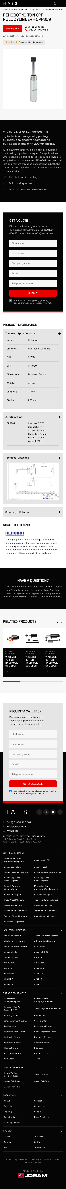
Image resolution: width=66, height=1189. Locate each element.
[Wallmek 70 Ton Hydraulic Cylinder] (13, 652)
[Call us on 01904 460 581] (36, 28)
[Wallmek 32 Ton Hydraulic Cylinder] (53, 652)
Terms (57, 1159)
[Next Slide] (61, 621)
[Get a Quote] (12, 28)
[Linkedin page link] (60, 812)
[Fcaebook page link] (39, 812)
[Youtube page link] (53, 812)
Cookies (37, 1162)
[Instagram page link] (46, 812)
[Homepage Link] (10, 3)
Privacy (28, 1162)
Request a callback (34, 36)
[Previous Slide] (57, 621)
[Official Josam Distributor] (33, 1175)
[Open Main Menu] (61, 3)
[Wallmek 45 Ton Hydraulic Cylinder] (33, 652)
